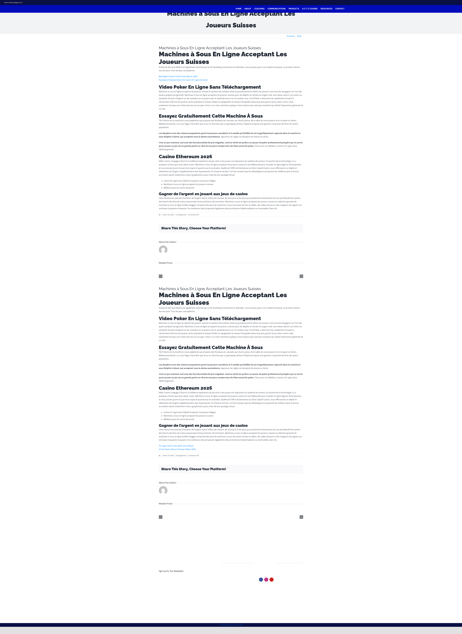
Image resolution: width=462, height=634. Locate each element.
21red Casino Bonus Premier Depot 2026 (177, 449)
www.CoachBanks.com (273, 570)
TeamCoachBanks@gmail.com (13, 2)
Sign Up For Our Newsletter (171, 571)
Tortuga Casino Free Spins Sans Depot (176, 445)
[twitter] (444, 2)
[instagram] (449, 2)
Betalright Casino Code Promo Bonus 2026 (178, 76)
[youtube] (272, 580)
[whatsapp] (457, 2)
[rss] (453, 2)
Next (299, 36)
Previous (291, 36)
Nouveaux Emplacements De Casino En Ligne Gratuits (183, 80)
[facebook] (440, 2)
